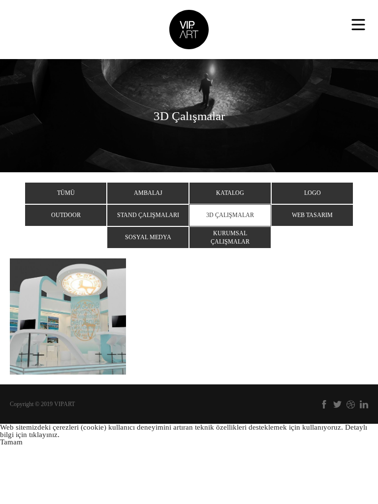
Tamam (11, 442)
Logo (312, 192)
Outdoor (66, 215)
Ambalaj (148, 192)
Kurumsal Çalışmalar (230, 237)
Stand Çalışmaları (148, 215)
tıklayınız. (44, 435)
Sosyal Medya (148, 237)
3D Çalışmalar (230, 215)
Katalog (230, 192)
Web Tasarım (312, 215)
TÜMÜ (66, 192)
